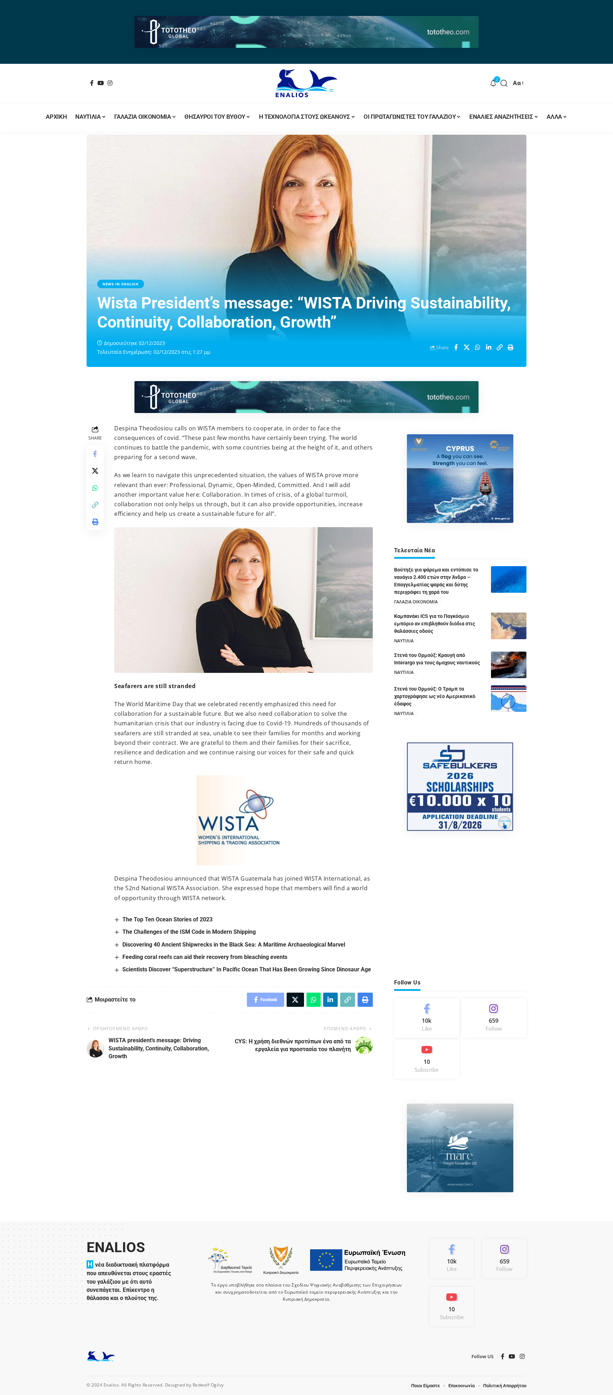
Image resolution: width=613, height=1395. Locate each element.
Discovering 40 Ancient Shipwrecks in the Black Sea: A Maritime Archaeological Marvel (233, 944)
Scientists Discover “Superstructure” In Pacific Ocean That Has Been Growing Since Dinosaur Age (246, 969)
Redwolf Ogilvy (208, 1385)
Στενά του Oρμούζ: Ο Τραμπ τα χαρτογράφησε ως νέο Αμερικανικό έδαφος (434, 696)
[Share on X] (467, 347)
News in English (121, 283)
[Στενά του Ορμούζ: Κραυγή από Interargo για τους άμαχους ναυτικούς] (508, 665)
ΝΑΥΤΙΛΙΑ (404, 641)
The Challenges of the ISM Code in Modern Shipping (189, 931)
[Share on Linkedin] (489, 347)
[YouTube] (101, 83)
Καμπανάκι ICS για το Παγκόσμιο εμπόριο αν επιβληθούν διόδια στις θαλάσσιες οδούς (434, 623)
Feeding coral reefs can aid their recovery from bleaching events (204, 957)
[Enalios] (306, 83)
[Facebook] (92, 83)
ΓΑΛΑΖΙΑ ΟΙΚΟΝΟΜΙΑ (416, 602)
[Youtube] (426, 1059)
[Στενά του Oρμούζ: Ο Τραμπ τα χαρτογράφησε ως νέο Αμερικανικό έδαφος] (508, 698)
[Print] (511, 347)
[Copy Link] (500, 347)
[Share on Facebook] (456, 347)
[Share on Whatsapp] (478, 347)
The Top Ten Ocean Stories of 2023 (167, 919)
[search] (504, 83)
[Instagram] (110, 83)
